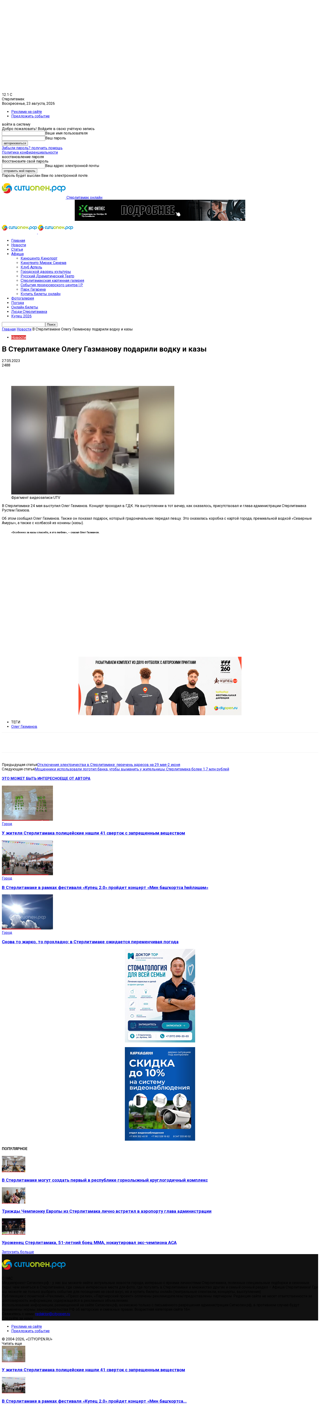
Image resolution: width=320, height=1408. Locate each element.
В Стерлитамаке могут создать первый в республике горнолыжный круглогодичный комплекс (105, 1180)
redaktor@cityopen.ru (52, 1314)
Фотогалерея (22, 298)
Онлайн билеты (24, 307)
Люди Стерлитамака (29, 311)
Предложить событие (30, 116)
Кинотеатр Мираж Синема (43, 263)
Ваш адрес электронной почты (72, 165)
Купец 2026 (21, 316)
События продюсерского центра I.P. (52, 285)
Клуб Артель (31, 267)
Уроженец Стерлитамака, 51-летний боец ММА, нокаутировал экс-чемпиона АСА (89, 1242)
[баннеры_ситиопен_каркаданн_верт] (160, 1139)
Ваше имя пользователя (66, 133)
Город (7, 824)
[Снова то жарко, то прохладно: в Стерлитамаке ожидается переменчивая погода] (27, 928)
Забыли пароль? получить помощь (32, 148)
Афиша (17, 254)
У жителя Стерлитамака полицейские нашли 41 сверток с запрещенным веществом (93, 833)
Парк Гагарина (33, 289)
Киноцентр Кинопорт (39, 258)
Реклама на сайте (26, 111)
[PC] (160, 219)
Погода (17, 303)
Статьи (17, 249)
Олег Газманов (24, 726)
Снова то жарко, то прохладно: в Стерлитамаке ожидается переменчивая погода (90, 941)
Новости (18, 245)
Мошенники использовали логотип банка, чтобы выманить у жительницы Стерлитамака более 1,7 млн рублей (132, 769)
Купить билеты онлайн (40, 294)
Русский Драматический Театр (47, 276)
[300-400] (160, 1041)
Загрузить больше (18, 1252)
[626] (160, 714)
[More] (148, 372)
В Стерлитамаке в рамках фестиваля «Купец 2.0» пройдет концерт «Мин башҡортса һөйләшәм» (105, 887)
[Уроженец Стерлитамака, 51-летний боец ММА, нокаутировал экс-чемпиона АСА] (13, 1233)
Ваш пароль (55, 138)
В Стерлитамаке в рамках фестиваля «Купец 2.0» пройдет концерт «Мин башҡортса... (94, 1401)
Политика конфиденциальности (30, 152)
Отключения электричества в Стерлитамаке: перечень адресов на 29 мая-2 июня (108, 764)
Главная (18, 240)
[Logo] (20, 232)
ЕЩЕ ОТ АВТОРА (75, 778)
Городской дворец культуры (46, 271)
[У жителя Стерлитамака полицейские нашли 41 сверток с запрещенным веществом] (27, 819)
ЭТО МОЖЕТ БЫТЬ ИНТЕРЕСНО (31, 778)
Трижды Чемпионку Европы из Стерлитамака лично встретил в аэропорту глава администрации (107, 1211)
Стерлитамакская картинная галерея (52, 280)
